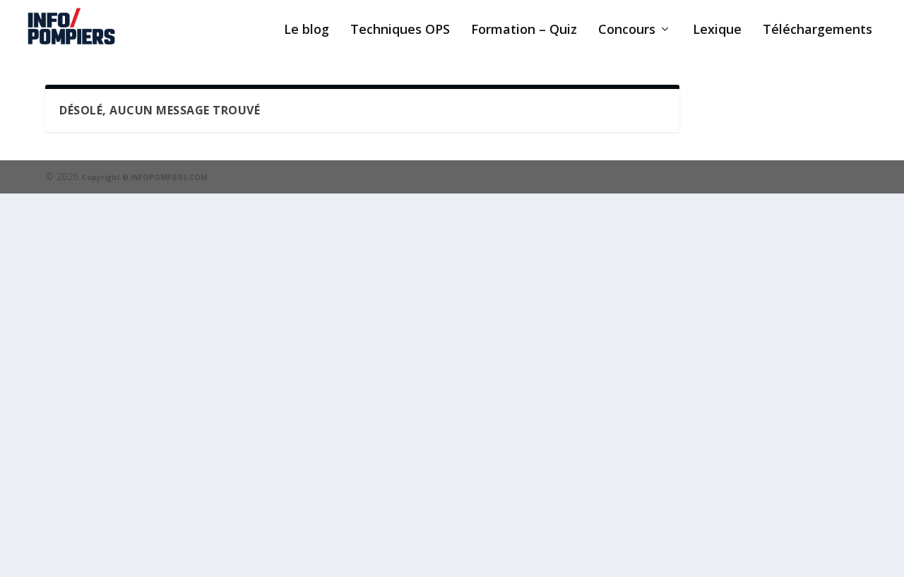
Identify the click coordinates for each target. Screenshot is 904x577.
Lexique (717, 30)
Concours (626, 30)
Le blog (306, 30)
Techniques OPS (400, 30)
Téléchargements (817, 30)
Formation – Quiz (524, 30)
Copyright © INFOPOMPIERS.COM (144, 177)
